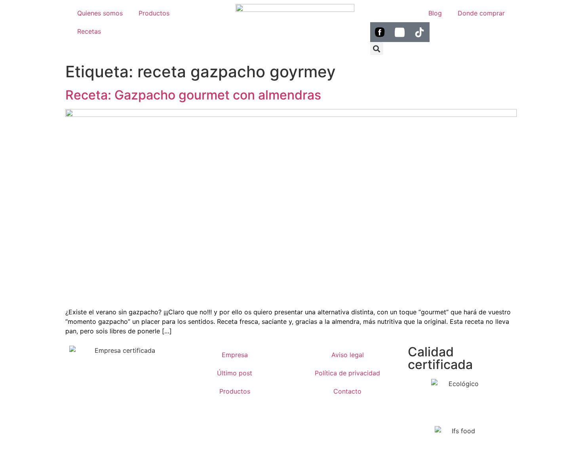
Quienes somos (100, 13)
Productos (154, 13)
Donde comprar (481, 13)
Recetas (89, 31)
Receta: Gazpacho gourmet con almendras (193, 95)
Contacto (347, 391)
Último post (234, 373)
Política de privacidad (347, 373)
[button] (376, 48)
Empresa (235, 355)
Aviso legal (347, 355)
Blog (435, 13)
